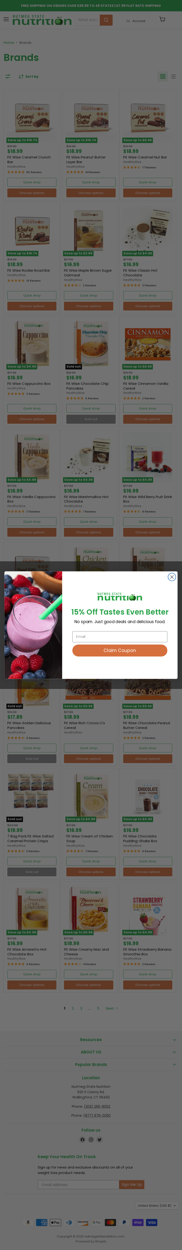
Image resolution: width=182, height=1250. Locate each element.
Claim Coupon (120, 650)
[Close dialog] (172, 577)
